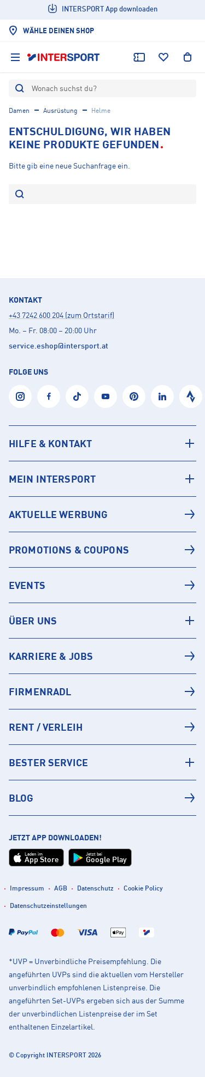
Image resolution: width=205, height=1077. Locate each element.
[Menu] (15, 57)
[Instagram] (20, 396)
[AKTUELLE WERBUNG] (102, 514)
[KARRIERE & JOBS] (102, 656)
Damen (19, 110)
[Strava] (190, 396)
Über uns (33, 621)
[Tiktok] (77, 396)
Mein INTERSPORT (52, 479)
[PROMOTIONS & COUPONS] (102, 549)
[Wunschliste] (163, 57)
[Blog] (102, 797)
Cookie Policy (143, 888)
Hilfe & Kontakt (50, 443)
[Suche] (19, 195)
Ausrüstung (60, 110)
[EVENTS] (102, 585)
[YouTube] (105, 396)
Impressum (27, 888)
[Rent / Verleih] (102, 726)
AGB (60, 888)
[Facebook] (48, 396)
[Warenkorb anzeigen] (187, 57)
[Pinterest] (133, 396)
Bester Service (48, 762)
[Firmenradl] (102, 691)
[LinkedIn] (162, 396)
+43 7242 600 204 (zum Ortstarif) (61, 315)
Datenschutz (95, 888)
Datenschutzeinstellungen (48, 905)
